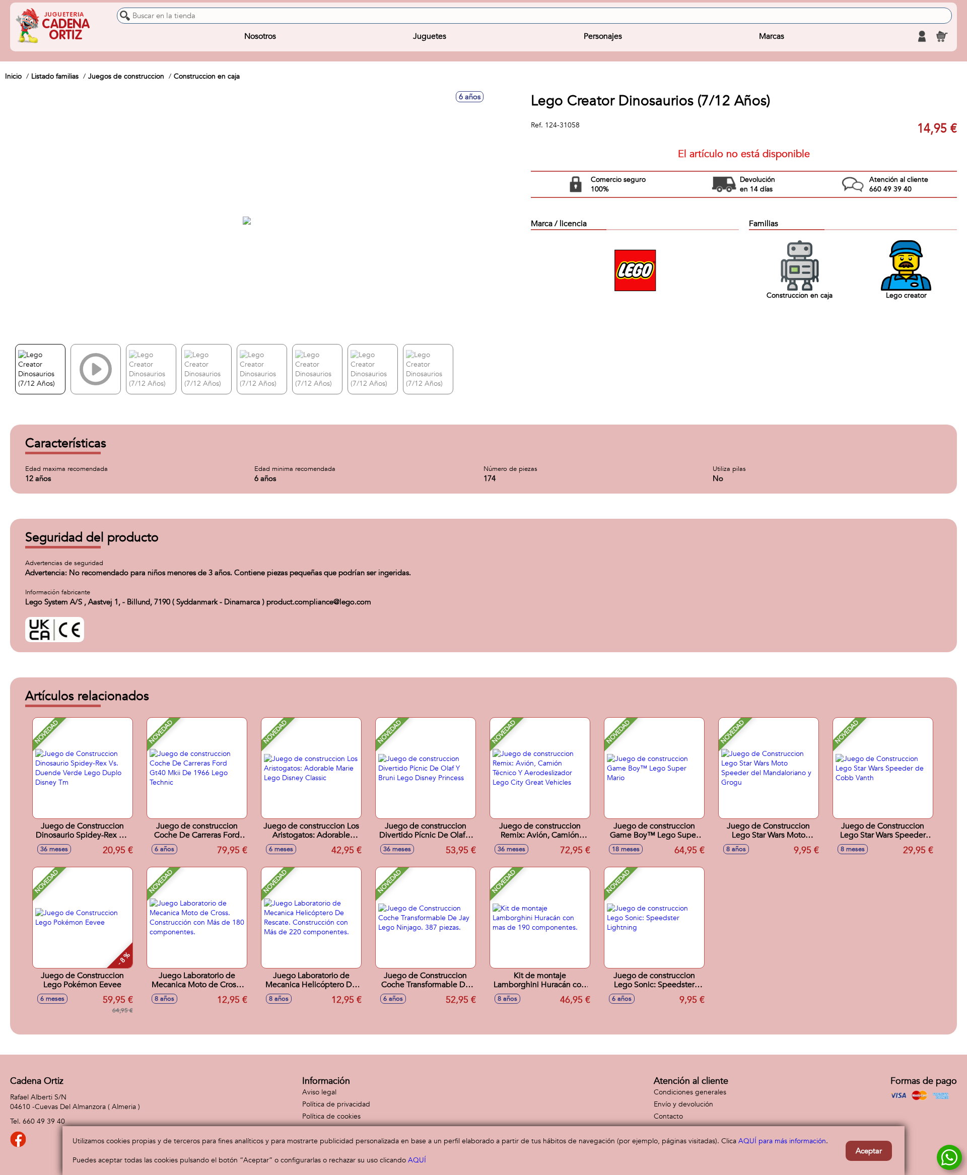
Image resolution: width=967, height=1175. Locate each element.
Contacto (668, 1116)
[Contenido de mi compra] (942, 36)
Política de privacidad (336, 1104)
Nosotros (260, 36)
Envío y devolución (683, 1104)
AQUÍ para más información (782, 1141)
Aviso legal (319, 1092)
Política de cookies (331, 1116)
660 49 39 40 (44, 1121)
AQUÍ (417, 1160)
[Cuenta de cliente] (922, 36)
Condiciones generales (690, 1092)
